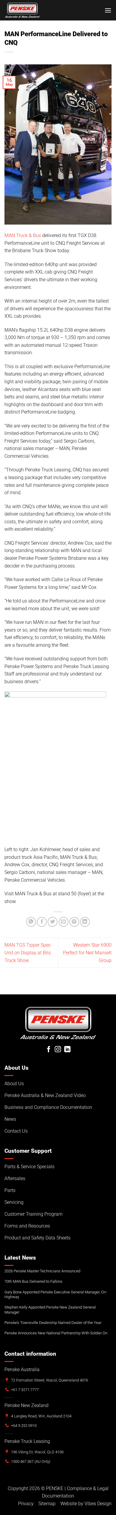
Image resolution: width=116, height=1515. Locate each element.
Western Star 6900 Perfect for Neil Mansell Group (87, 952)
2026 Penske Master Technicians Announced (42, 1271)
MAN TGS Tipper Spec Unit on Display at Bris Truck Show (27, 952)
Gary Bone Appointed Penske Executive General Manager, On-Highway (55, 1294)
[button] (108, 10)
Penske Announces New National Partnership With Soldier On (55, 1333)
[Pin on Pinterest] (74, 922)
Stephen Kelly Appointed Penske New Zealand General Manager (50, 1309)
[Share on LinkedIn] (85, 922)
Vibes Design (98, 1503)
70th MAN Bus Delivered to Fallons (33, 1281)
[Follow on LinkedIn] (67, 1049)
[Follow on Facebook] (49, 1049)
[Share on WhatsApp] (31, 922)
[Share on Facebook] (42, 922)
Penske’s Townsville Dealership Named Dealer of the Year (52, 1322)
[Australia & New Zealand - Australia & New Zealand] (22, 10)
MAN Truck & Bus (22, 235)
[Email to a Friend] (63, 922)
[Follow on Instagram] (58, 1049)
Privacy (26, 1503)
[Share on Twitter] (52, 922)
